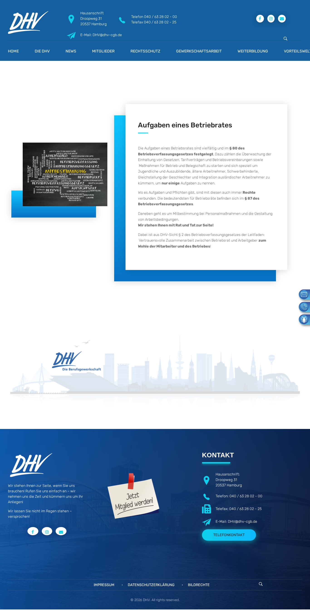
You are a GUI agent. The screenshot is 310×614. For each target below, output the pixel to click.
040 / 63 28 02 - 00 (160, 17)
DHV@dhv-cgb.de (242, 521)
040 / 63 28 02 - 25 (160, 22)
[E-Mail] (302, 294)
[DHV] (28, 22)
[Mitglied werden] (302, 319)
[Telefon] (302, 307)
